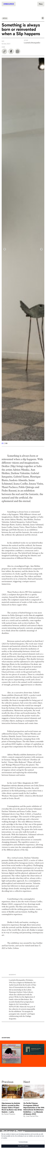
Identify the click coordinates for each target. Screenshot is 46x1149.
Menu (41, 4)
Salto (41, 517)
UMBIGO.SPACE (8, 4)
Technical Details (23, 1142)
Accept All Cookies (23, 1146)
